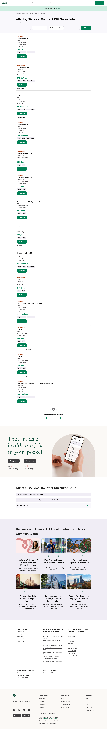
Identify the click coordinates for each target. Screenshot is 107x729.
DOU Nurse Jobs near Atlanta (51, 656)
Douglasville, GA (72, 656)
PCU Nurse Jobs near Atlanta (50, 643)
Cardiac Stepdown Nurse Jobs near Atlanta (52, 662)
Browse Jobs (15, 3)
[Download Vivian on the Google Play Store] (30, 461)
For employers (65, 698)
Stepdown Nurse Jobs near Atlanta (52, 645)
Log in (91, 3)
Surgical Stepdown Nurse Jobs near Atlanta (52, 648)
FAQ (87, 701)
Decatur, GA (20, 631)
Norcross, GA (20, 639)
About (87, 698)
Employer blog (65, 707)
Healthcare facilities (66, 701)
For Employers (32, 3)
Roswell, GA (20, 634)
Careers (88, 704)
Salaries (41, 701)
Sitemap (41, 707)
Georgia (37, 13)
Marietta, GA (20, 636)
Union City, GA (72, 651)
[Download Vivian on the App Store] (14, 461)
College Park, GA (72, 646)
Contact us (89, 707)
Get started (59, 8)
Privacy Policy (45, 718)
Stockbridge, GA (72, 648)
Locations (23, 3)
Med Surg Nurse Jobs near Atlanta (52, 640)
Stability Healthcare (22, 677)
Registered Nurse (20, 13)
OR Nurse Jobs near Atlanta (50, 659)
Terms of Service (53, 718)
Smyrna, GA (20, 641)
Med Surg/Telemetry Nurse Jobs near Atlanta (53, 637)
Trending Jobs (51, 3)
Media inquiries (90, 710)
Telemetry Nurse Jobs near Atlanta (52, 634)
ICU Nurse (30, 13)
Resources (40, 3)
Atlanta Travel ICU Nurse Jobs (51, 673)
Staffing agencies (66, 704)
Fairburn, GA (71, 653)
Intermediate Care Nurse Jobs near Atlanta (52, 653)
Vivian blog (42, 704)
